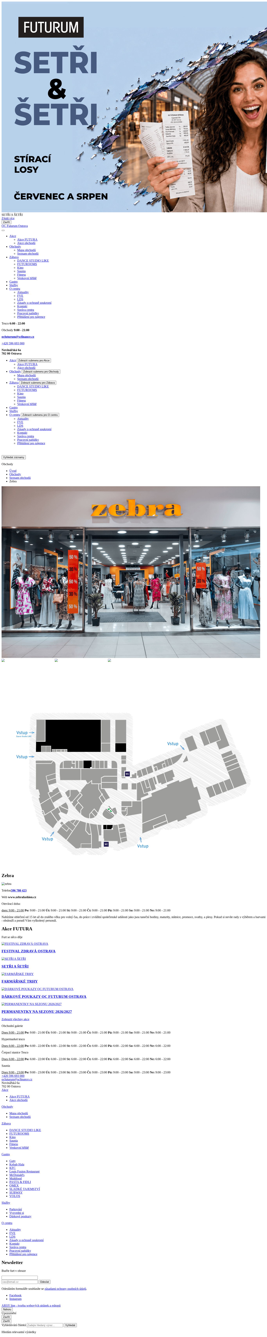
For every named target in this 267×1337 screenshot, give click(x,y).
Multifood (15, 1178)
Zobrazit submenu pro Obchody (41, 371)
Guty (12, 1161)
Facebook (15, 1295)
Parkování (15, 1209)
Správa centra (25, 309)
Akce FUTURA (27, 239)
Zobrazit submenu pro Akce (33, 360)
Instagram (15, 1299)
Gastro (13, 281)
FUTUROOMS (27, 264)
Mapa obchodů (26, 250)
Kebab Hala (16, 1164)
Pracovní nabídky (28, 313)
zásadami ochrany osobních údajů (65, 1288)
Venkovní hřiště (27, 278)
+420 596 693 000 (13, 343)
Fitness (21, 274)
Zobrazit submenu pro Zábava (38, 382)
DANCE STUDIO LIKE (33, 260)
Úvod (12, 470)
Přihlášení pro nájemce (31, 316)
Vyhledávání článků (14, 1325)
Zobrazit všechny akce (15, 1019)
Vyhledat (70, 1325)
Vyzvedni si (16, 1212)
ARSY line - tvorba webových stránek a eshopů (31, 1305)
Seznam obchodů (28, 253)
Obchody (15, 246)
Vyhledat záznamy (13, 457)
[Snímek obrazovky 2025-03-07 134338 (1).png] (133, 677)
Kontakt (22, 306)
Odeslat (44, 1281)
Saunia (21, 271)
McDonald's (16, 1175)
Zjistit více (8, 218)
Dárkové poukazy (20, 1216)
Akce (12, 236)
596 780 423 (19, 890)
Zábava (14, 257)
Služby (13, 285)
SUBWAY (16, 1192)
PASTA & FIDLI (20, 1182)
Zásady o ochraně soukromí (34, 302)
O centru (14, 288)
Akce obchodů (26, 243)
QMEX (14, 1185)
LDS (20, 299)
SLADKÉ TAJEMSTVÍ (24, 1189)
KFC (12, 1168)
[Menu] (3, 230)
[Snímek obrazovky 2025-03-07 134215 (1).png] (80, 677)
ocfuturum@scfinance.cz (18, 336)
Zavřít (6, 222)
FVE (20, 295)
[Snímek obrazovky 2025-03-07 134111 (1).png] (27, 677)
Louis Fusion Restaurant (24, 1171)
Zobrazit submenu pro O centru (40, 414)
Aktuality (23, 292)
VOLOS (14, 1196)
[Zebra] (131, 657)
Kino (20, 267)
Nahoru (7, 1309)
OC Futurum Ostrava (15, 226)
